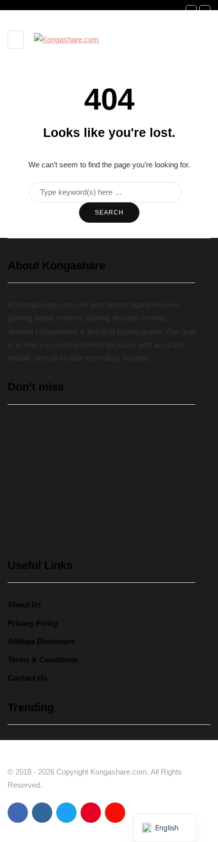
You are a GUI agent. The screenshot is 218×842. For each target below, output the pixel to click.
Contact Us (27, 678)
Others (27, 476)
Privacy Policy (33, 623)
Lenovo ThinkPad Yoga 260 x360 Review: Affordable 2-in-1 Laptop (97, 497)
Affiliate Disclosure (41, 641)
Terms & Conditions (43, 659)
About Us (24, 604)
